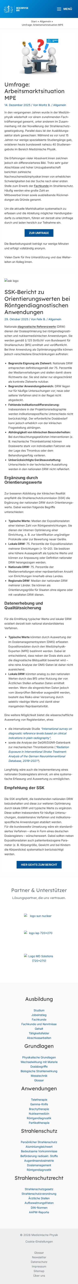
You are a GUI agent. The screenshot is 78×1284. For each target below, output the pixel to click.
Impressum (39, 1266)
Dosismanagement (39, 1165)
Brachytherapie (39, 1109)
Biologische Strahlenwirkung (39, 1071)
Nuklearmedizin (39, 1113)
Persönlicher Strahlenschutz (39, 1142)
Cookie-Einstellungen (39, 1241)
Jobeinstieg (39, 1015)
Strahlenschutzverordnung (39, 1193)
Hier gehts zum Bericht (39, 864)
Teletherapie (39, 1099)
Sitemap (39, 1271)
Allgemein (59, 105)
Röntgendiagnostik (39, 1118)
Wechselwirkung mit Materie (39, 1062)
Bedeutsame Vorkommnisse (39, 1151)
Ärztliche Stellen (39, 1198)
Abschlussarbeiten (39, 1037)
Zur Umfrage (39, 233)
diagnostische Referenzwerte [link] (37, 326)
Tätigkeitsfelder (39, 1033)
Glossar (39, 1080)
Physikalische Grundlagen (39, 1057)
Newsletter (39, 1257)
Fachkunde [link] (41, 186)
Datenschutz (39, 1261)
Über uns (39, 1275)
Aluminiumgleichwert (39, 1146)
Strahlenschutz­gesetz (39, 1189)
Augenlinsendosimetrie (39, 1160)
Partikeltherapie (39, 1122)
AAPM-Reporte (39, 1212)
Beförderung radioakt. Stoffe (39, 1156)
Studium (39, 1010)
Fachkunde (39, 1019)
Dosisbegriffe (39, 1066)
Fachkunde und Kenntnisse (39, 1024)
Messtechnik (39, 1075)
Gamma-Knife (39, 1104)
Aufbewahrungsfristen (39, 1202)
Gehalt (39, 1028)
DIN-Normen (39, 1207)
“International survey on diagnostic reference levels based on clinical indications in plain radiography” (40, 733)
